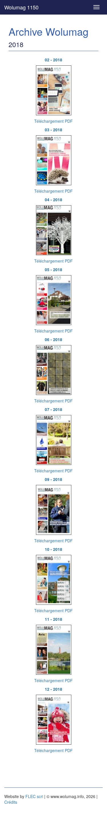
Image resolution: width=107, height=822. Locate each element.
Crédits (10, 802)
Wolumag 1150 (21, 7)
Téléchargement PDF (53, 121)
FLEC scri (34, 796)
